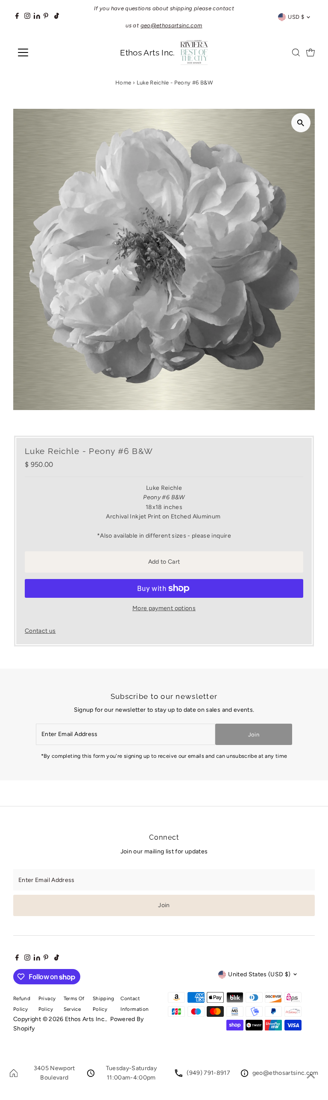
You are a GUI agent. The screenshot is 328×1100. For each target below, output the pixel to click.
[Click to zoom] (300, 122)
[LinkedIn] (37, 16)
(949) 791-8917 (208, 1073)
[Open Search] (296, 52)
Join (253, 734)
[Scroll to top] (310, 1076)
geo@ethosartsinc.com (285, 1073)
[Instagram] (27, 17)
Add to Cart (164, 561)
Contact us (40, 631)
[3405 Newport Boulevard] (14, 1075)
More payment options (164, 608)
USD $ (296, 17)
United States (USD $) (259, 974)
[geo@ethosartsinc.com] (244, 1075)
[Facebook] (17, 17)
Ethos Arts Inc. (85, 1019)
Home (123, 82)
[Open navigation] (48, 52)
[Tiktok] (56, 17)
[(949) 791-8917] (178, 1075)
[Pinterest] (45, 17)
